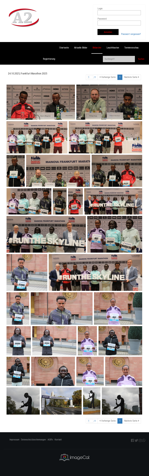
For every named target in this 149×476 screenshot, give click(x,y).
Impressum (14, 439)
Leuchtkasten (113, 47)
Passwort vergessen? (131, 34)
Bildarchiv (97, 47)
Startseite (64, 47)
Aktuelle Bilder (80, 47)
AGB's (50, 439)
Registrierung (49, 58)
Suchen (141, 59)
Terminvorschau (131, 47)
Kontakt (58, 439)
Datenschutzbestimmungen (33, 439)
